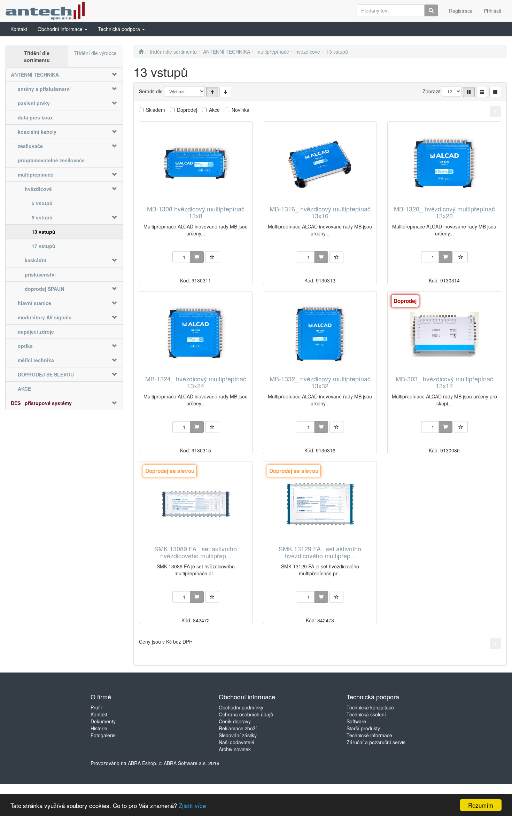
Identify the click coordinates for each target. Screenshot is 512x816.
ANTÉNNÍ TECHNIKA (35, 74)
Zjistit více (192, 805)
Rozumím (480, 805)
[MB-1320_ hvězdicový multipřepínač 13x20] (444, 164)
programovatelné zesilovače (51, 160)
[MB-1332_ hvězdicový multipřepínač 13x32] (320, 334)
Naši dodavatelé (236, 742)
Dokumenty (103, 721)
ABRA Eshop (142, 763)
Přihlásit (492, 10)
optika (25, 345)
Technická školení (366, 714)
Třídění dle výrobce (95, 52)
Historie (99, 728)
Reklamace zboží (238, 728)
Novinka (240, 109)
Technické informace (369, 735)
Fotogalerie (103, 735)
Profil (96, 707)
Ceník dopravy (235, 721)
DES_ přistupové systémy (41, 402)
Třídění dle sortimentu (37, 56)
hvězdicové (38, 188)
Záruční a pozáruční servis (376, 742)
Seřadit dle (151, 91)
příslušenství (40, 274)
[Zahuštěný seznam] (495, 92)
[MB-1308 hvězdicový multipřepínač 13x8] (196, 164)
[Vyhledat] (431, 10)
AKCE (24, 388)
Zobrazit (431, 91)
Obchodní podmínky (241, 707)
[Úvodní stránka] (141, 51)
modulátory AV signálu (45, 317)
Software (356, 721)
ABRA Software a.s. (185, 763)
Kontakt (99, 714)
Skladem (155, 109)
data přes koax (35, 117)
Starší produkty (363, 728)
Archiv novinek (235, 749)
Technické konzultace (370, 707)
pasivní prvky (34, 103)
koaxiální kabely (37, 131)
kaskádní (35, 260)
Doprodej (187, 109)
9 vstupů (42, 217)
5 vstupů (42, 203)
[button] (62, 29)
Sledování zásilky (238, 735)
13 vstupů (43, 231)
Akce (214, 109)
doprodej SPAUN (44, 288)
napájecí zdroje (36, 331)
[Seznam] (482, 92)
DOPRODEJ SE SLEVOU (46, 374)
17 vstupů (43, 245)
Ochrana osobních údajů (246, 714)
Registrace (461, 10)
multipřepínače (35, 174)
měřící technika (36, 360)
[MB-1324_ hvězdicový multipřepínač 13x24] (196, 334)
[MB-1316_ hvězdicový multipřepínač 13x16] (320, 164)
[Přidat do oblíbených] (212, 257)
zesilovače (30, 145)
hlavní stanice (34, 303)
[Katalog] (469, 92)
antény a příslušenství (44, 88)
